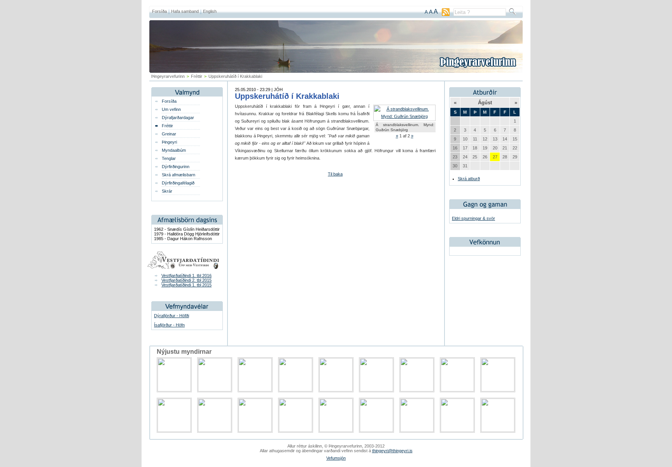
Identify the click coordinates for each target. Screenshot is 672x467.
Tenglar (169, 158)
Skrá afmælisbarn (178, 174)
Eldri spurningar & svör (473, 218)
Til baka (335, 174)
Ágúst (485, 102)
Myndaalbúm (174, 150)
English (210, 11)
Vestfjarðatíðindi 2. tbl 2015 (186, 280)
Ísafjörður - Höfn (169, 325)
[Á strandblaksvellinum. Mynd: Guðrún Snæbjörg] (404, 116)
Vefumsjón (336, 458)
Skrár (167, 191)
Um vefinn (171, 109)
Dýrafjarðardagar (178, 117)
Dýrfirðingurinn (175, 166)
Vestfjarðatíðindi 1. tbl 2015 (186, 285)
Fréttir (196, 76)
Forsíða (159, 11)
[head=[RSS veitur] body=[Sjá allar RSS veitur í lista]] (446, 14)
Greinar (169, 134)
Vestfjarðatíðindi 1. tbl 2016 (186, 275)
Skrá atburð (469, 178)
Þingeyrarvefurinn (168, 76)
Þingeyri (169, 142)
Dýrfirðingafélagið (178, 183)
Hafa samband (185, 11)
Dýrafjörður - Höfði (171, 315)
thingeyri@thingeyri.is (392, 450)
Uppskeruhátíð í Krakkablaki (287, 96)
